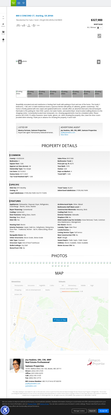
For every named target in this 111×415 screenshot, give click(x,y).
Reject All (92, 411)
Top (3, 18)
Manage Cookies (79, 411)
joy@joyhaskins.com (68, 132)
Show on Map (61, 320)
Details (3, 26)
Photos (3, 33)
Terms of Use (44, 404)
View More (64, 135)
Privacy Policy (32, 404)
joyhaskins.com (31, 386)
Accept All (103, 411)
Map (3, 41)
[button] (5, 410)
